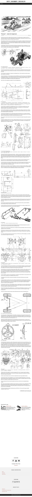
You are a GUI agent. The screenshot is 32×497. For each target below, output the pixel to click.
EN (14, 465)
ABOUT (3, 471)
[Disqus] (16, 423)
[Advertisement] (16, 10)
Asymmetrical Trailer (4, 491)
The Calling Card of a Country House (6, 490)
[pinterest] (17, 482)
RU (17, 465)
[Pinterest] (19, 460)
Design (30, 35)
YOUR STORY (4, 474)
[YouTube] (16, 460)
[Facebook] (13, 460)
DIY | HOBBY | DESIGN (16, 1)
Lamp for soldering (24, 406)
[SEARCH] (31, 4)
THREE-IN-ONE (8, 406)
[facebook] (13, 482)
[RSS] (19, 482)
